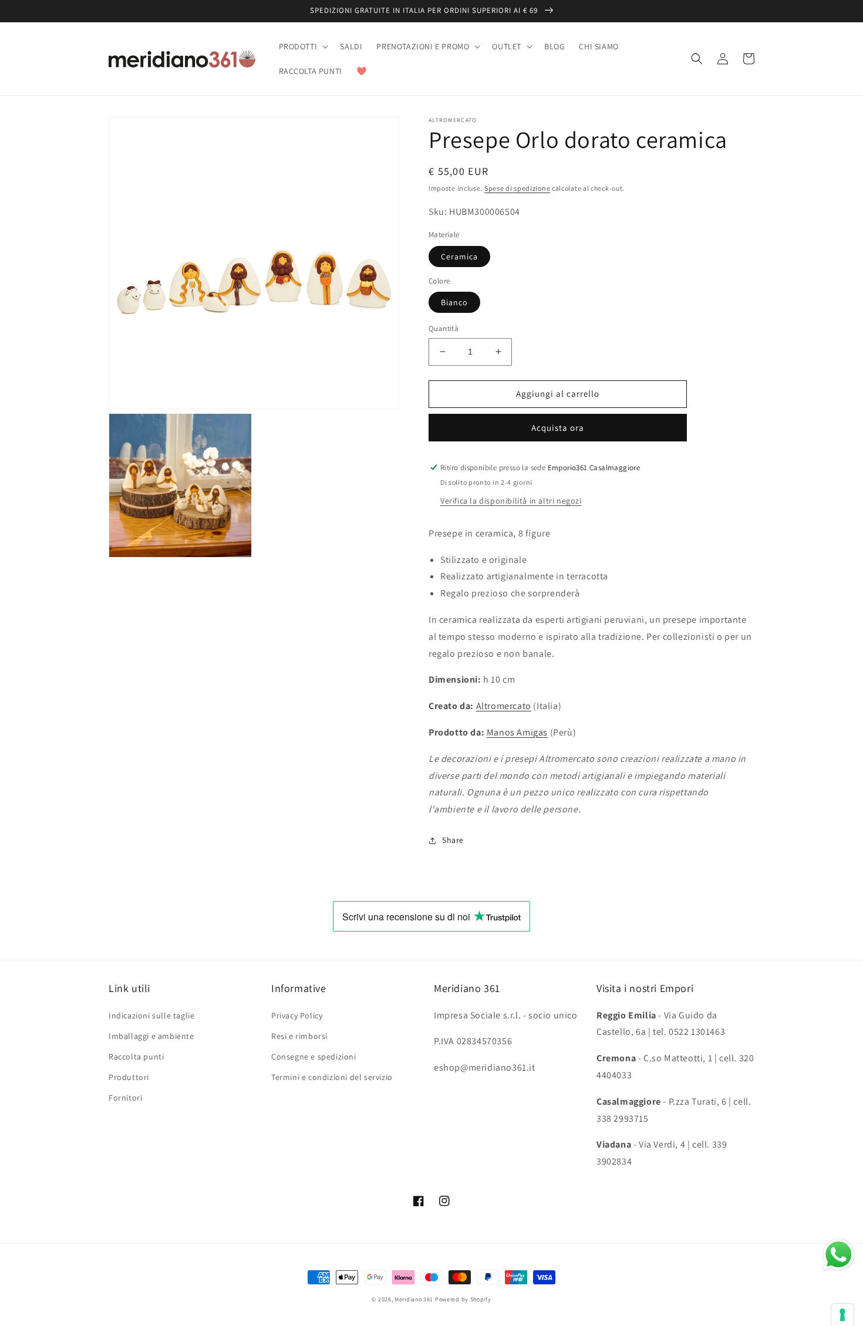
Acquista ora (557, 427)
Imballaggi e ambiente (151, 1036)
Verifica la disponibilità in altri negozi (511, 500)
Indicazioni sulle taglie (151, 1015)
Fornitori (125, 1097)
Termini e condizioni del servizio (332, 1077)
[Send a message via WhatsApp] (838, 1254)
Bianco (454, 302)
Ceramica (459, 256)
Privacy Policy (296, 1015)
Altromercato (503, 706)
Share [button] (453, 840)
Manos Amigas (517, 732)
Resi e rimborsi (299, 1036)
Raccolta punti (136, 1056)
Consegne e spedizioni (313, 1056)
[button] (302, 46)
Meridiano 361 (414, 1299)
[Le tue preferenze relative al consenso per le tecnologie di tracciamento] (842, 1315)
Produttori (129, 1077)
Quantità (444, 328)
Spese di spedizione (517, 188)
